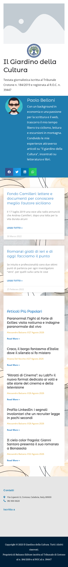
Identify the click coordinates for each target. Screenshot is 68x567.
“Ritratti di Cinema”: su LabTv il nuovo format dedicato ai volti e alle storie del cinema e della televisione (32, 381)
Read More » (13, 338)
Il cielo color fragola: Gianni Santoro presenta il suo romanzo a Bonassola (33, 444)
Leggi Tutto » (14, 227)
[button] (9, 172)
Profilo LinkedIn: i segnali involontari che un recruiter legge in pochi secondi (33, 414)
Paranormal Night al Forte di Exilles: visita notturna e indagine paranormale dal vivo (33, 323)
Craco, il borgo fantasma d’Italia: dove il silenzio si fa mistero (33, 351)
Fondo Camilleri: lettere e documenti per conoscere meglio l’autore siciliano (30, 198)
